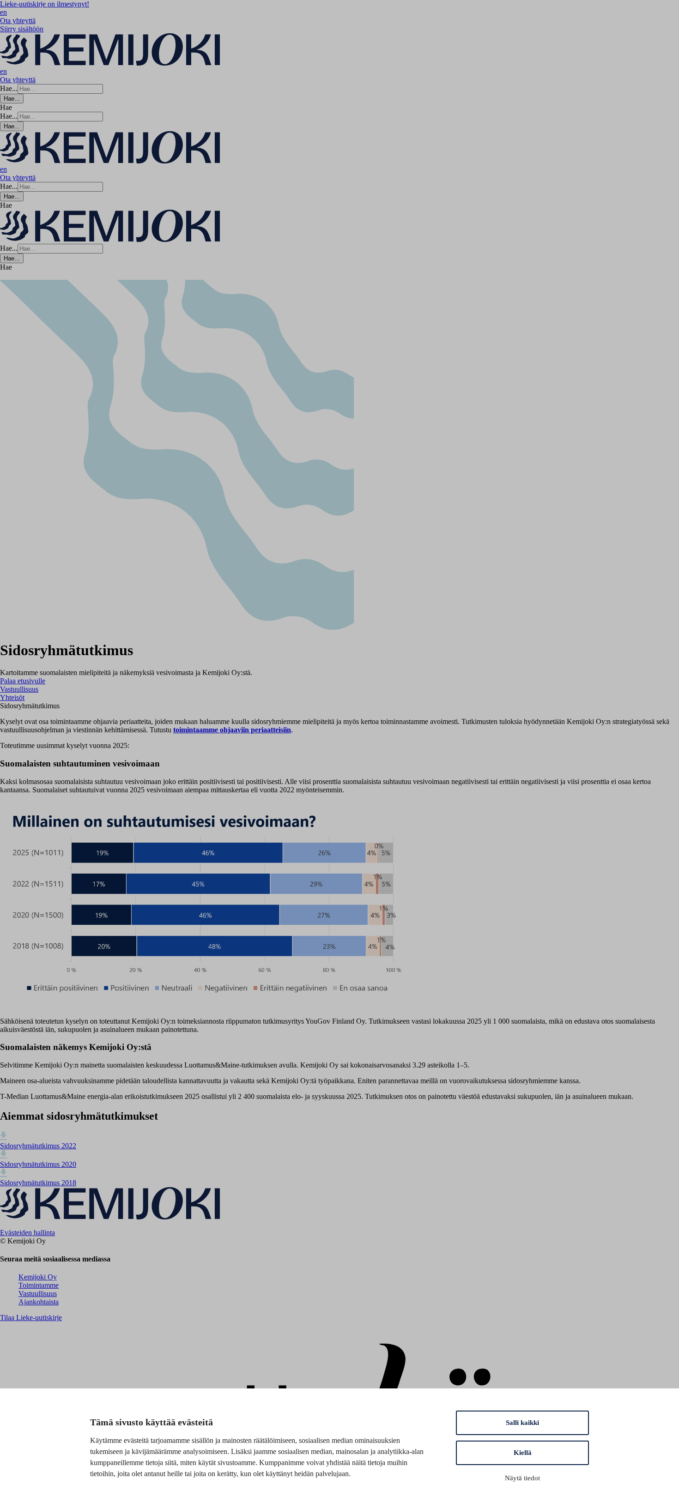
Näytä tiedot (522, 1478)
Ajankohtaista (38, 1302)
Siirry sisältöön (21, 29)
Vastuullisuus (37, 1293)
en (3, 12)
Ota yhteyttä (18, 20)
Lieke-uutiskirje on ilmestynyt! (44, 4)
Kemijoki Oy (37, 1277)
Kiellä (523, 1452)
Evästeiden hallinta (27, 1233)
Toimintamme (38, 1285)
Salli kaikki (522, 1422)
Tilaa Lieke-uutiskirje (31, 1317)
